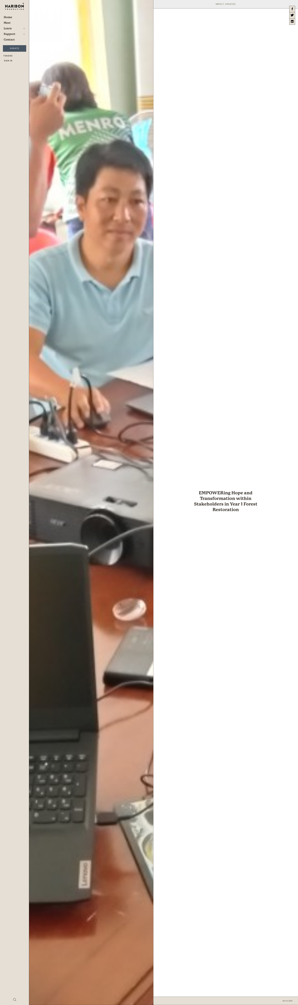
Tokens (8, 56)
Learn (8, 28)
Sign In (8, 61)
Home (8, 17)
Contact (9, 39)
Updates (230, 4)
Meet (7, 22)
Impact (220, 4)
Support (9, 34)
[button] (24, 28)
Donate (14, 48)
